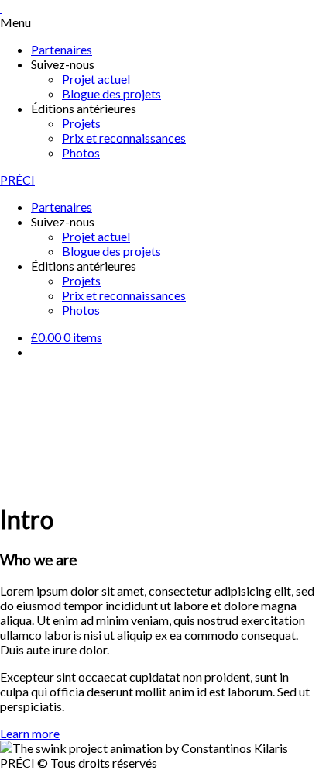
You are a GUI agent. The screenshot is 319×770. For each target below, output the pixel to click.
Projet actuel (96, 78)
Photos (81, 152)
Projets (81, 123)
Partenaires (61, 49)
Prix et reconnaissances (124, 137)
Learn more (30, 733)
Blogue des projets (111, 93)
